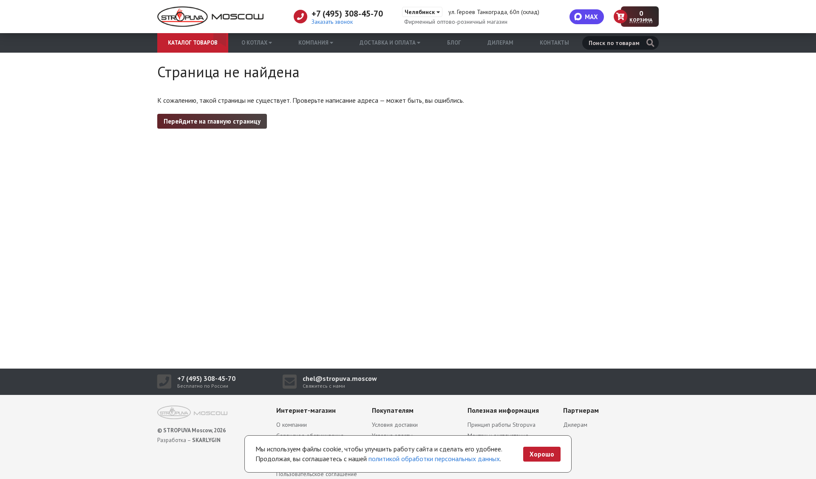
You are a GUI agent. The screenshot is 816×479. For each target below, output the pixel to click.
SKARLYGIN (206, 440)
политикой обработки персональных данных (434, 458)
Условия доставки (395, 424)
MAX (591, 17)
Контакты (554, 42)
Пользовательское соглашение (316, 474)
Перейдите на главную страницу (212, 121)
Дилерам (500, 42)
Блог (454, 42)
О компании (291, 424)
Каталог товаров (193, 42)
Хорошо (542, 454)
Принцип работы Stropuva (502, 424)
